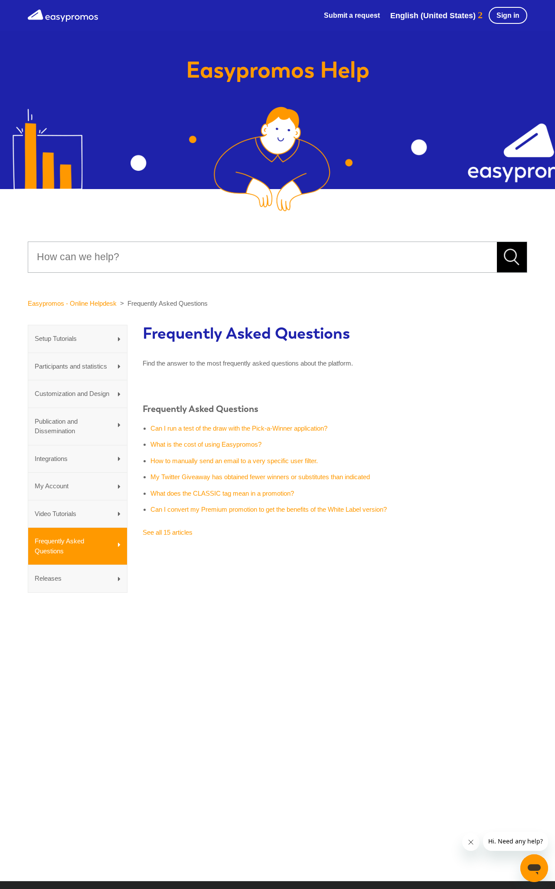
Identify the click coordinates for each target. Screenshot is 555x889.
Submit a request (352, 15)
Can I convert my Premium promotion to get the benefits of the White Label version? (268, 509)
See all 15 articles (168, 532)
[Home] (63, 14)
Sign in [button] (507, 15)
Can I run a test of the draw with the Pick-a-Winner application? (238, 428)
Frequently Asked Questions (200, 409)
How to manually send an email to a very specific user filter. (234, 460)
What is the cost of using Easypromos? (205, 444)
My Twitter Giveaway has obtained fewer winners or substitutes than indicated (260, 476)
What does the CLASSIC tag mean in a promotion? (222, 493)
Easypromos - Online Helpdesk (72, 303)
